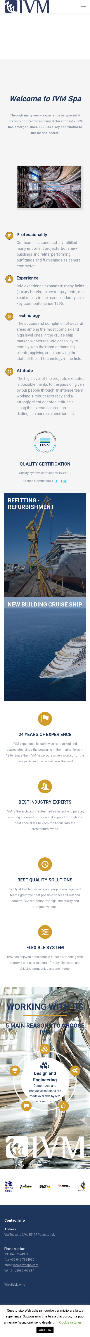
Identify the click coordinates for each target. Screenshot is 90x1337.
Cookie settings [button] (70, 1322)
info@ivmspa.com (25, 1265)
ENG (64, 481)
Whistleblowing (14, 1284)
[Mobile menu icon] (83, 6)
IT (56, 481)
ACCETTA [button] (45, 1330)
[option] (26, 1186)
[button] (5, 1187)
